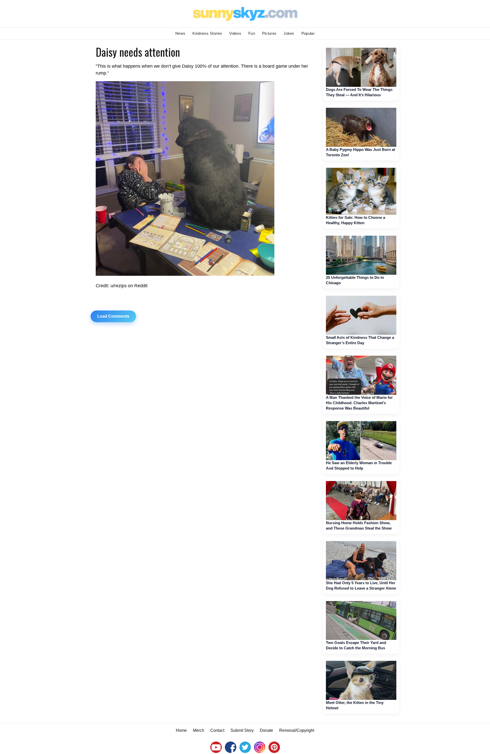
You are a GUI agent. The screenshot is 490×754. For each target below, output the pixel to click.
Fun (251, 33)
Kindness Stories (207, 33)
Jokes (289, 33)
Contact (217, 730)
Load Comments (113, 316)
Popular (308, 33)
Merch (198, 730)
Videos (235, 33)
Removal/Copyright (296, 730)
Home (181, 730)
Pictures (269, 33)
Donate (266, 730)
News (180, 33)
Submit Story (242, 730)
